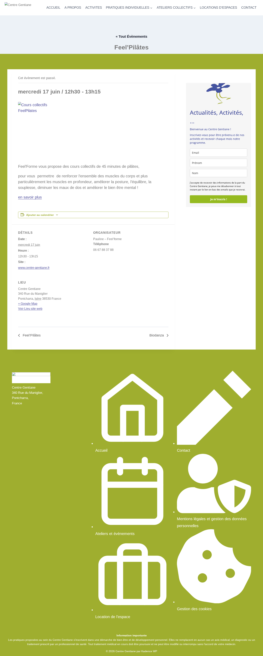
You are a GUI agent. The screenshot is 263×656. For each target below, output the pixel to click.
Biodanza (157, 335)
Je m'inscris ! (218, 199)
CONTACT (248, 7)
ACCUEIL (53, 7)
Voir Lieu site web (30, 308)
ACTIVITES (93, 7)
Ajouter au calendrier (40, 214)
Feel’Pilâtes (31, 335)
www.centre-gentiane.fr (33, 267)
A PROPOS (72, 7)
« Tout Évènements (131, 36)
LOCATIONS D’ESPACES (218, 7)
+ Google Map (27, 303)
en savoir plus (30, 197)
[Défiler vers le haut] (253, 648)
